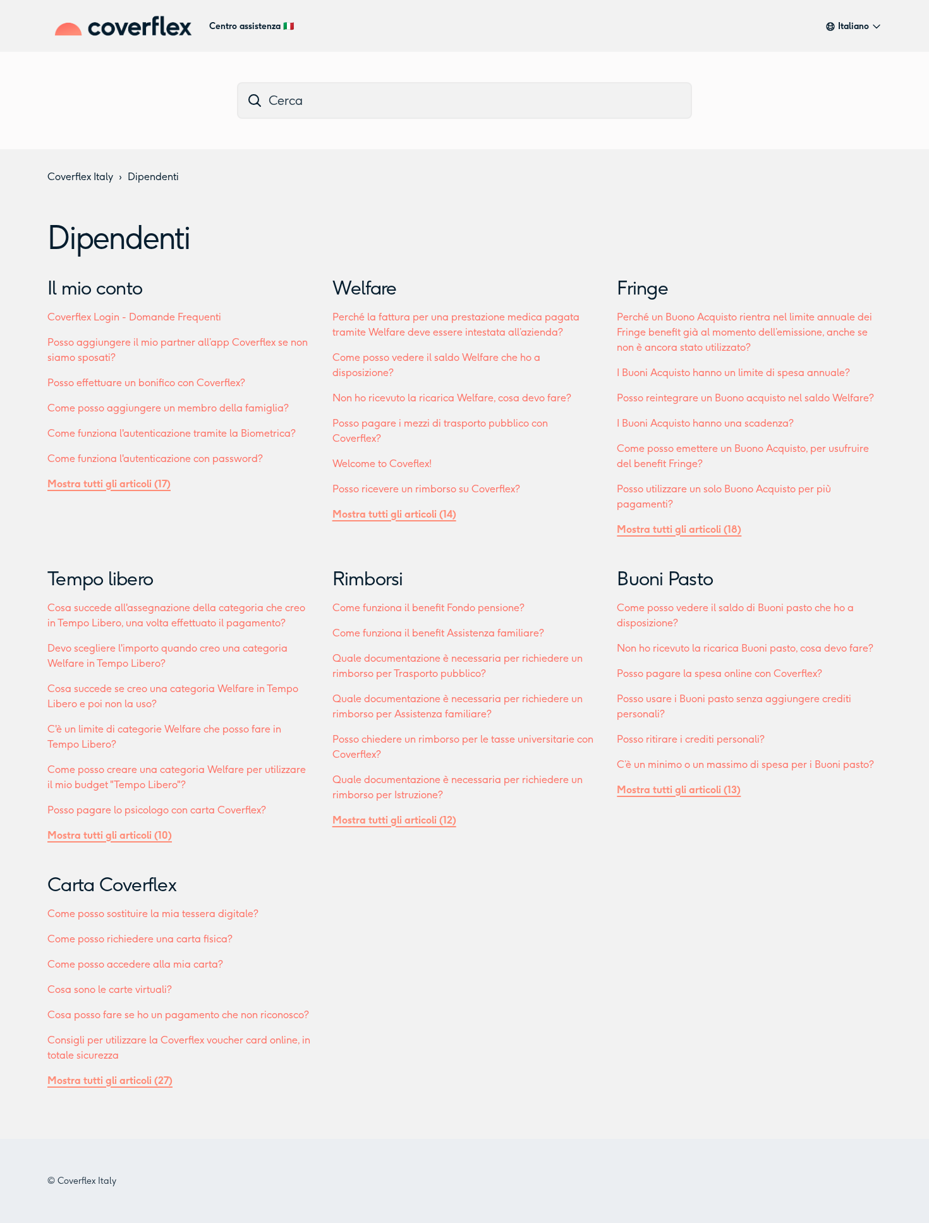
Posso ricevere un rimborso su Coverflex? (426, 489)
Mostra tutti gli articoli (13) (679, 790)
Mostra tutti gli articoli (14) (394, 514)
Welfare (364, 288)
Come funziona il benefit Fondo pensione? (428, 608)
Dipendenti (153, 177)
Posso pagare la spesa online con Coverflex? (719, 673)
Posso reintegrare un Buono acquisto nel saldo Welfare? (745, 398)
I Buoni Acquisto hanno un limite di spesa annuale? (733, 373)
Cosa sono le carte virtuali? (109, 989)
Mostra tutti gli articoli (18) (679, 529)
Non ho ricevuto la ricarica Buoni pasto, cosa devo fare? (745, 648)
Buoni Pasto (665, 579)
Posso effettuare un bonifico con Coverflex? (146, 383)
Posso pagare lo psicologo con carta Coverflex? (156, 810)
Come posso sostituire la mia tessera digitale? (152, 914)
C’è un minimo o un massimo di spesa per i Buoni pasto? (745, 764)
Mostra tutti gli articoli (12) (394, 820)
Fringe (642, 288)
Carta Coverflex (111, 884)
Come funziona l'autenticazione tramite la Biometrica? (171, 433)
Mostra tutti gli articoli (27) (110, 1080)
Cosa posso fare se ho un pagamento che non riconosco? (178, 1015)
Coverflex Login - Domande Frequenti (134, 317)
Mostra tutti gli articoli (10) (109, 835)
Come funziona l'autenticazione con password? (155, 459)
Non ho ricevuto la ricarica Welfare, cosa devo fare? (451, 398)
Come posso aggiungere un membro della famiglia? (168, 408)
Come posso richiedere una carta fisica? (140, 939)
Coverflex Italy (80, 177)
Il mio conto (94, 288)
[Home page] (123, 26)
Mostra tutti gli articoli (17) (109, 484)
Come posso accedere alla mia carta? (135, 964)
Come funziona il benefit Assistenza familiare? (438, 633)
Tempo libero (100, 579)
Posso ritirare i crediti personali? (691, 739)
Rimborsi (367, 579)
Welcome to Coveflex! (382, 464)
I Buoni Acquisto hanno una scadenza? (705, 423)
